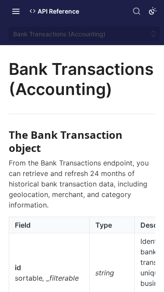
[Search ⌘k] (136, 11)
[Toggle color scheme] (153, 11)
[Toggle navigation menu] (16, 11)
